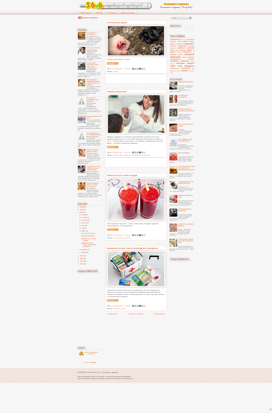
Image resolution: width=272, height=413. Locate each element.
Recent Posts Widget (189, 29)
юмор (171, 72)
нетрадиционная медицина (140, 155)
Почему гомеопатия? (117, 92)
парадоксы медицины (179, 61)
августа (84, 223)
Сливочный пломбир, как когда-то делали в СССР (186, 241)
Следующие (112, 314)
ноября (84, 215)
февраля (84, 249)
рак (193, 68)
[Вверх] (270, 409)
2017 (81, 256)
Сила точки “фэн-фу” (93, 48)
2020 (81, 207)
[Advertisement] (136, 78)
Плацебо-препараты (185, 82)
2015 (81, 261)
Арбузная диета (184, 153)
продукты (189, 66)
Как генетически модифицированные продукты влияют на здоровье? (93, 82)
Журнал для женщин (128, 13)
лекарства (116, 308)
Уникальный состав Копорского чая (185, 182)
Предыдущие (159, 314)
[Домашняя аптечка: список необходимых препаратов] (113, 301)
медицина (183, 50)
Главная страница (85, 13)
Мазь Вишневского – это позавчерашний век (93, 134)
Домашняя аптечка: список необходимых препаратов (132, 248)
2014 (81, 264)
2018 (81, 212)
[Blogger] (144, 68)
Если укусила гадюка (117, 22)
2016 (81, 258)
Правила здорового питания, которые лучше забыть (92, 184)
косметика (173, 46)
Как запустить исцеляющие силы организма (92, 99)
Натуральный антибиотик (183, 96)
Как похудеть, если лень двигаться (185, 140)
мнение (127, 155)
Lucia (114, 68)
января (84, 252)
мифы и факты (118, 155)
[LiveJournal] (142, 68)
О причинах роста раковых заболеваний (186, 110)
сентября (85, 220)
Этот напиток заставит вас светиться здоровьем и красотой (186, 168)
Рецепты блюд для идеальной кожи (92, 150)
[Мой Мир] (140, 68)
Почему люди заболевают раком (92, 63)
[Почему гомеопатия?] (113, 148)
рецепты (173, 70)
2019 (81, 209)
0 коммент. (127, 68)
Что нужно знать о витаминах (184, 210)
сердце (178, 70)
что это (191, 70)
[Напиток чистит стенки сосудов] (113, 230)
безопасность (175, 39)
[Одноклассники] (138, 68)
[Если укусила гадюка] (113, 64)
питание (128, 238)
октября (84, 217)
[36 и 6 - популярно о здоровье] (88, 18)
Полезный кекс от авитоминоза (92, 33)
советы (115, 71)
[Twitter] (135, 68)
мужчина (180, 54)
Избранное (99, 13)
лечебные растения (185, 48)
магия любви (174, 50)
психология (185, 68)
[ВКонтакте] (133, 68)
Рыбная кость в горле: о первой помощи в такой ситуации (93, 168)
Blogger (93, 362)
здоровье (121, 238)
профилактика (174, 68)
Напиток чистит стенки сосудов (122, 175)
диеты (115, 238)
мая (83, 228)
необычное (190, 57)
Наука (184, 57)
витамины (184, 39)
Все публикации (112, 13)
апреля (84, 231)
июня (83, 225)
